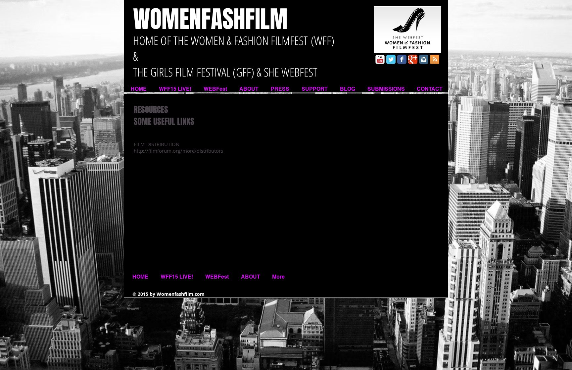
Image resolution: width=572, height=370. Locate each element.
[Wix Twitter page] (391, 59)
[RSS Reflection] (434, 59)
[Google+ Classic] (412, 59)
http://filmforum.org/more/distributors (178, 150)
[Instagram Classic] (423, 59)
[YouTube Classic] (380, 59)
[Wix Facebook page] (401, 59)
